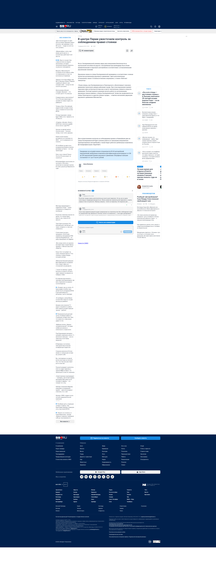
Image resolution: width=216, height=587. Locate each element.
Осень (123, 448)
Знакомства (70, 22)
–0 (131, 204)
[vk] (86, 476)
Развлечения (125, 459)
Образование (106, 465)
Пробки (108, 26)
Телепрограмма (86, 22)
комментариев (87, 50)
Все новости (65, 38)
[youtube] (108, 476)
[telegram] (81, 476)
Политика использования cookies (117, 532)
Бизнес (82, 448)
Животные (83, 462)
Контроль (88, 171)
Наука (104, 459)
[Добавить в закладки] (127, 50)
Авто (81, 446)
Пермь (81, 171)
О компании (59, 446)
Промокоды (127, 22)
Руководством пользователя (116, 523)
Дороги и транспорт (86, 457)
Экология (143, 454)
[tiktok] (112, 476)
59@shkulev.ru (74, 528)
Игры (121, 22)
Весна (82, 451)
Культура (104, 451)
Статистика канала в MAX (63, 459)
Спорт (142, 446)
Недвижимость (60, 22)
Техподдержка (60, 454)
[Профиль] (159, 26)
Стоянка (104, 171)
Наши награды (60, 448)
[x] (103, 476)
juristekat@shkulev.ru (94, 529)
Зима (103, 446)
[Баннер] (86, 31)
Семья (123, 465)
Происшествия (125, 454)
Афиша (95, 22)
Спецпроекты (144, 459)
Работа (123, 457)
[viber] (95, 476)
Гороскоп (101, 22)
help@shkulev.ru (66, 530)
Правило (96, 171)
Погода (78, 22)
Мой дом (104, 457)
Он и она (124, 446)
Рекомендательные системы (116, 534)
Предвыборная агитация (63, 457)
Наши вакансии (60, 451)
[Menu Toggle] (57, 26)
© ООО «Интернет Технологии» (63, 541)
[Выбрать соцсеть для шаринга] (131, 50)
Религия (123, 462)
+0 (126, 204)
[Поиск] (151, 26)
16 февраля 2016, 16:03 (83, 46)
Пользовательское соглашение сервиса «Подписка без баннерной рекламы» (127, 536)
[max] (99, 476)
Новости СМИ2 (83, 243)
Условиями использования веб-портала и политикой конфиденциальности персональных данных (133, 526)
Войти (84, 232)
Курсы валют (110, 22)
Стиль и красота (145, 448)
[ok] (90, 476)
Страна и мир (144, 451)
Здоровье (83, 465)
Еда (81, 459)
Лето (103, 454)
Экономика (143, 457)
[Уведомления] (155, 26)
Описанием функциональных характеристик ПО (120, 525)
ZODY (116, 22)
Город (81, 454)
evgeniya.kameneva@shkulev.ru (148, 516)
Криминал (105, 448)
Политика (124, 451)
